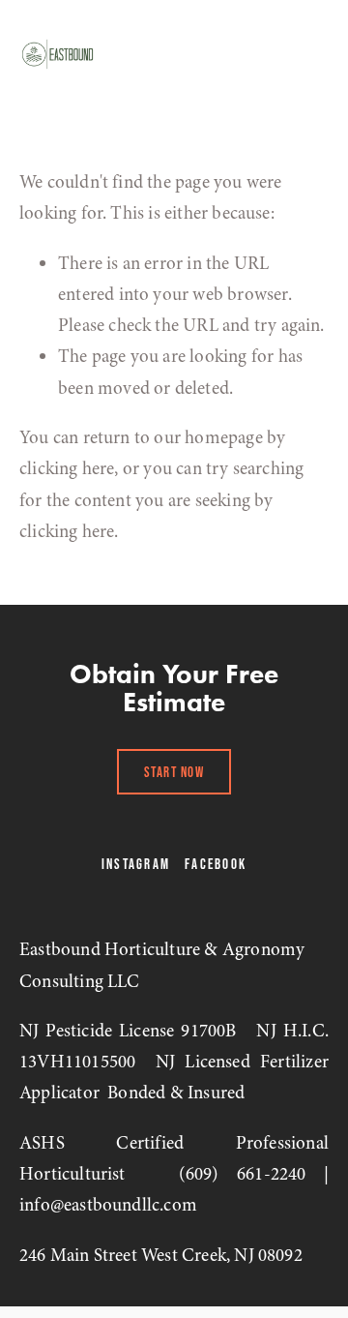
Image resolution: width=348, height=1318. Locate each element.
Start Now (174, 772)
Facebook (215, 863)
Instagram (136, 863)
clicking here (66, 468)
